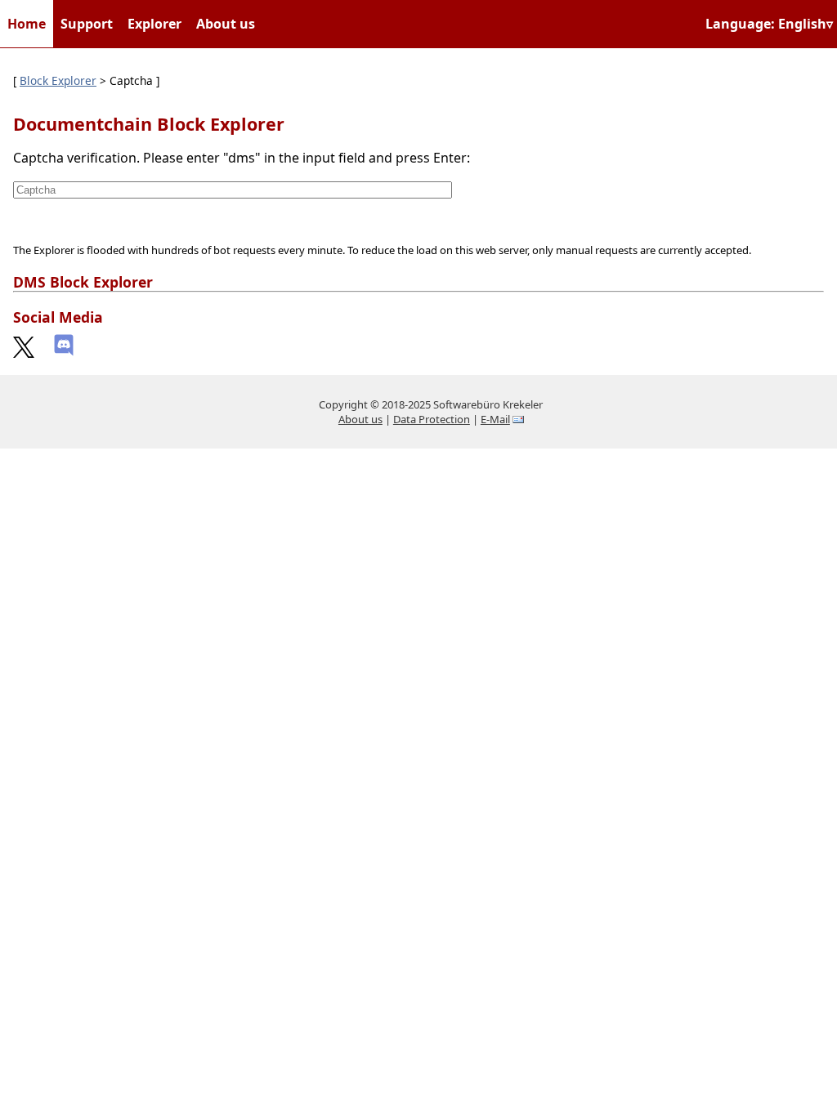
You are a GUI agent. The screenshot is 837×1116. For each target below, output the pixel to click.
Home (26, 24)
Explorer (154, 24)
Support (86, 24)
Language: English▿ (769, 24)
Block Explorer (58, 80)
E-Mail (495, 419)
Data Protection (431, 419)
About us (225, 24)
